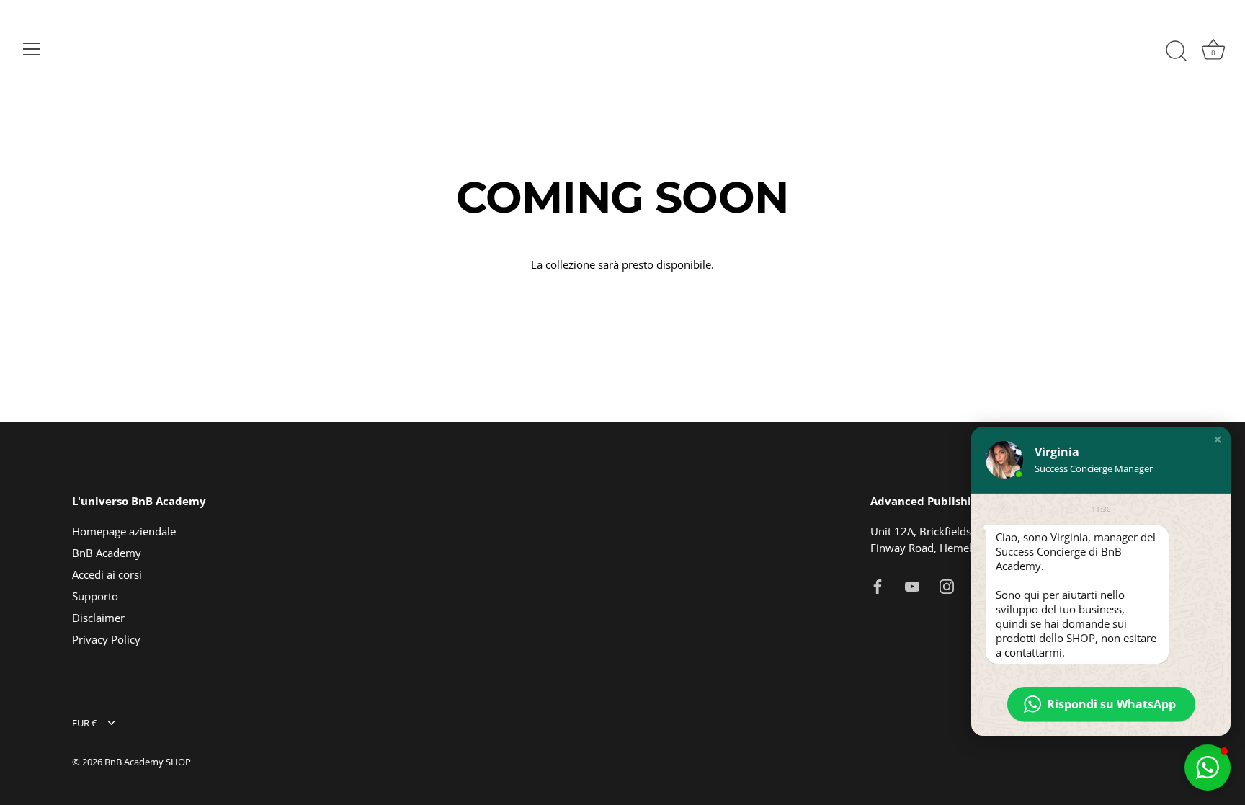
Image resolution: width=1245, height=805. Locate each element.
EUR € (84, 723)
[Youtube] (912, 585)
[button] (1217, 439)
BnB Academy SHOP (147, 761)
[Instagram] (947, 585)
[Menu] (32, 49)
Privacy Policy (106, 639)
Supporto (95, 596)
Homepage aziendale (124, 531)
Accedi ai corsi (107, 574)
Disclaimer (98, 617)
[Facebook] (877, 585)
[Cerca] (1176, 51)
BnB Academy (106, 553)
